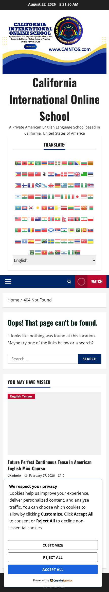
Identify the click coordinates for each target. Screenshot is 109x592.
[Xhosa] (58, 249)
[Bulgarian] (84, 160)
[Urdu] (31, 249)
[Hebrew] (18, 193)
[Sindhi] (77, 227)
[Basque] (58, 160)
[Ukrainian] (90, 238)
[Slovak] (90, 227)
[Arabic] (38, 160)
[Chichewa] (25, 171)
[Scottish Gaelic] (51, 227)
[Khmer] (25, 204)
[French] (31, 182)
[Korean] (31, 204)
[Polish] (90, 216)
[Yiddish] (64, 249)
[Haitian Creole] (77, 182)
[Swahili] (44, 238)
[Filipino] (18, 182)
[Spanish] (31, 238)
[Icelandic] (44, 193)
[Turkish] (84, 238)
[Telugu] (71, 238)
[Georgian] (51, 182)
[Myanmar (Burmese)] (58, 216)
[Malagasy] (90, 204)
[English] (77, 171)
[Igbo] (51, 193)
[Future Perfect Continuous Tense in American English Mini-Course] (54, 423)
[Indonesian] (58, 193)
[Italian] (71, 193)
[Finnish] (25, 182)
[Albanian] (25, 160)
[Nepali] (64, 216)
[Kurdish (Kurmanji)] (38, 204)
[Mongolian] (51, 216)
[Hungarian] (38, 193)
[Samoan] (44, 227)
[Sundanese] (38, 238)
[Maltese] (31, 216)
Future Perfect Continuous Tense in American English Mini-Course (50, 465)
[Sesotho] (64, 227)
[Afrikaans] (18, 160)
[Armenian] (44, 160)
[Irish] (64, 193)
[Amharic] (31, 160)
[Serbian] (58, 227)
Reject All (53, 557)
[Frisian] (38, 182)
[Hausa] (84, 182)
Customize (53, 545)
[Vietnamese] (44, 249)
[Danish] (64, 171)
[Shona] (71, 227)
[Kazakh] (18, 204)
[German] (58, 182)
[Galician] (44, 182)
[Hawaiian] (90, 182)
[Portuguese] (18, 227)
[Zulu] (77, 249)
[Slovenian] (18, 238)
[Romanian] (31, 227)
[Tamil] (64, 238)
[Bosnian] (77, 160)
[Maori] (38, 216)
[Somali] (25, 238)
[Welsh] (51, 249)
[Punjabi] (25, 227)
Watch (97, 281)
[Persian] (84, 216)
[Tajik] (58, 238)
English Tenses (21, 396)
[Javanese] (84, 193)
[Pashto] (77, 216)
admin (16, 475)
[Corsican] (44, 171)
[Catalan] (90, 160)
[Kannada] (90, 193)
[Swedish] (51, 238)
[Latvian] (64, 204)
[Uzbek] (38, 249)
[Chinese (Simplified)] (31, 171)
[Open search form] (69, 281)
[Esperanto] (84, 171)
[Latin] (58, 204)
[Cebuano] (18, 171)
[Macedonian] (84, 204)
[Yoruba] (71, 249)
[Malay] (18, 216)
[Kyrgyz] (44, 204)
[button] (8, 281)
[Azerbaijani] (51, 160)
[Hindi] (25, 193)
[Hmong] (31, 193)
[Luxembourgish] (77, 204)
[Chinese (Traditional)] (38, 171)
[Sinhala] (84, 227)
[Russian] (38, 227)
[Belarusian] (64, 160)
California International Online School (54, 99)
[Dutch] (71, 171)
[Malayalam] (25, 216)
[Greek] (64, 182)
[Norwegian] (71, 216)
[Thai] (77, 238)
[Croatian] (51, 171)
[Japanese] (77, 193)
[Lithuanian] (71, 204)
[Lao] (51, 204)
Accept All (52, 569)
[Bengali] (71, 160)
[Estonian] (90, 171)
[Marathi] (44, 216)
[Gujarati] (71, 182)
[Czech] (58, 171)
